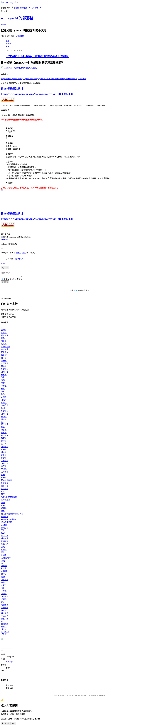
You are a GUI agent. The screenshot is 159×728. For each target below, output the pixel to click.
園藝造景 (4, 486)
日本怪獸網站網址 (12, 88)
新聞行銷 (4, 624)
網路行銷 (4, 619)
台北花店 (4, 544)
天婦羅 (4, 397)
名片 (7, 46)
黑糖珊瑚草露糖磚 (8, 519)
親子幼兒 (19, 259)
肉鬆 (3, 380)
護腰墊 (4, 508)
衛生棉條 (4, 613)
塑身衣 (4, 627)
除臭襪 (4, 341)
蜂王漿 (4, 466)
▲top (3, 263)
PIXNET (62, 695)
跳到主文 (4, 25)
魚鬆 (3, 377)
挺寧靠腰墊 (5, 500)
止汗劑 (4, 361)
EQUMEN (5, 632)
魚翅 (3, 408)
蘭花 (3, 494)
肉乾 (3, 391)
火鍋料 (4, 400)
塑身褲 (4, 629)
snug (2, 422)
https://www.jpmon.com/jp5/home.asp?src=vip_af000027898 (37, 93)
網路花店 (4, 536)
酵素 (3, 475)
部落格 (8, 44)
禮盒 (3, 383)
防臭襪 (4, 344)
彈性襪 (4, 574)
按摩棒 (4, 599)
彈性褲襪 (4, 580)
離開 (13, 723)
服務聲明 (102, 695)
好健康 (4, 458)
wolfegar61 (5, 239)
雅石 (3, 491)
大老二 (4, 585)
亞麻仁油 (4, 463)
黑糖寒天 (4, 517)
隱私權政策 (92, 695)
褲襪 (3, 577)
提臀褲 (4, 634)
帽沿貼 (4, 333)
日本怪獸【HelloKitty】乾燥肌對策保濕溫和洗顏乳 (37, 56)
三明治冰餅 (5, 347)
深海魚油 (4, 472)
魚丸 (3, 394)
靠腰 (3, 503)
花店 (3, 533)
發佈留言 (5, 282)
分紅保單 (4, 483)
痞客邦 (18, 253)
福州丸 (4, 403)
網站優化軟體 (6, 522)
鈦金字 (4, 568)
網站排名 (4, 528)
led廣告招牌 (6, 558)
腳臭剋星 (4, 335)
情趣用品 (4, 596)
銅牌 (3, 552)
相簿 (7, 41)
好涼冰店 (4, 349)
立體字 (4, 550)
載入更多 (5, 268)
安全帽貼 (4, 352)
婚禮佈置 (4, 538)
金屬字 (4, 555)
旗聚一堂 (4, 372)
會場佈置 (4, 541)
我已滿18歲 (6, 723)
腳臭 (3, 338)
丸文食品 (4, 369)
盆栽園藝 (4, 489)
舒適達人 (4, 616)
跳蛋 (3, 602)
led (2, 563)
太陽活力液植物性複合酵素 (12, 514)
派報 (3, 547)
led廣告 (4, 566)
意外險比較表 (6, 480)
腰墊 (3, 505)
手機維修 (4, 608)
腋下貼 (4, 358)
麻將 (3, 582)
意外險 (4, 477)
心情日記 (20, 36)
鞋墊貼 (4, 366)
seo (2, 621)
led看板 (4, 571)
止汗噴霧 (4, 363)
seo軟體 (4, 525)
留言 (24, 253)
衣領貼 (4, 330)
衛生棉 (4, 610)
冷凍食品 (4, 405)
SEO (3, 530)
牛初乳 (4, 469)
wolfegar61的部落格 (17, 18)
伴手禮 (4, 386)
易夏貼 (4, 355)
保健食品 (4, 461)
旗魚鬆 (4, 375)
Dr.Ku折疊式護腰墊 (9, 497)
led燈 (3, 561)
